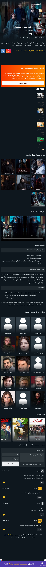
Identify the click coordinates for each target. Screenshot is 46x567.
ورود (5, 4)
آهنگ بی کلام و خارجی (28, 538)
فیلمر (43, 445)
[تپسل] (1, 560)
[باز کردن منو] (43, 4)
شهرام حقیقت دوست (13, 261)
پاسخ (42, 482)
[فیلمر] (37, 4)
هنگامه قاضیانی (26, 261)
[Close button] (45, 560)
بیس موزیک (15, 538)
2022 (27, 38)
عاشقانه (37, 38)
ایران (31, 38)
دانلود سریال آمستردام (23, 27)
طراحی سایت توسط (13, 535)
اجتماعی (42, 38)
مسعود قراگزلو (31, 255)
